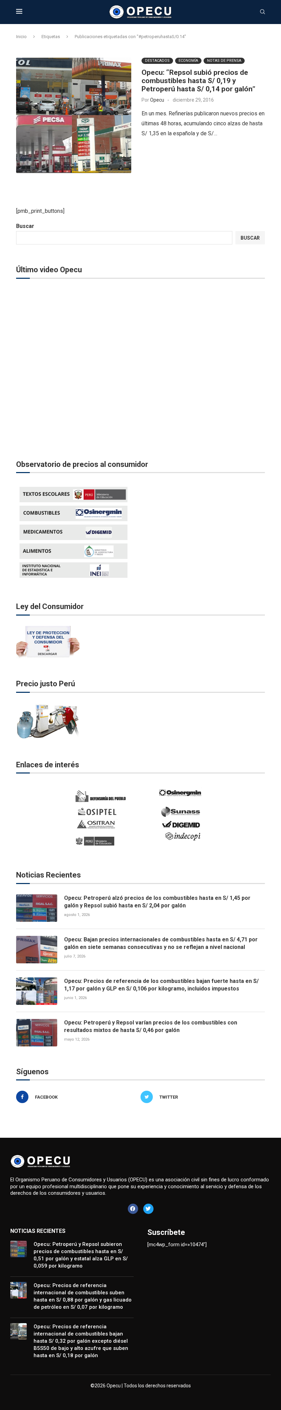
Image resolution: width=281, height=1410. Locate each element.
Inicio (21, 36)
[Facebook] (133, 1209)
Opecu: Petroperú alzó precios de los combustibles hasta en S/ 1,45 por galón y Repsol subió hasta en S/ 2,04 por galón (157, 902)
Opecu (157, 100)
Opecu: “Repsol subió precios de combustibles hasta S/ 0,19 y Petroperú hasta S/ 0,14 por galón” (198, 80)
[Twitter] (148, 1209)
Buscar (25, 226)
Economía (188, 60)
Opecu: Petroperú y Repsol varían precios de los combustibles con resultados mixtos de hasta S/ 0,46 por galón (150, 1026)
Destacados (157, 60)
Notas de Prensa (224, 60)
